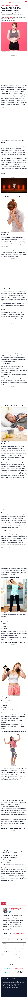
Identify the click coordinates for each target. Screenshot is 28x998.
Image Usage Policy (20, 948)
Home (2, 5)
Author (4, 903)
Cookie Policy (18, 960)
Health (7, 5)
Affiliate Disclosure (19, 951)
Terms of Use (18, 957)
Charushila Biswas (15, 908)
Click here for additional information (10, 987)
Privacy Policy (18, 954)
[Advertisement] (14, 71)
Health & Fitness (14, 5)
